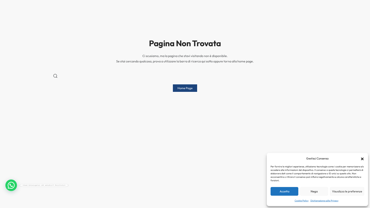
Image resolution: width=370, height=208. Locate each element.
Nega (314, 191)
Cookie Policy (302, 200)
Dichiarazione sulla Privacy (324, 200)
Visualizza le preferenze (347, 191)
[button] (362, 158)
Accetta (284, 191)
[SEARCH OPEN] (55, 76)
